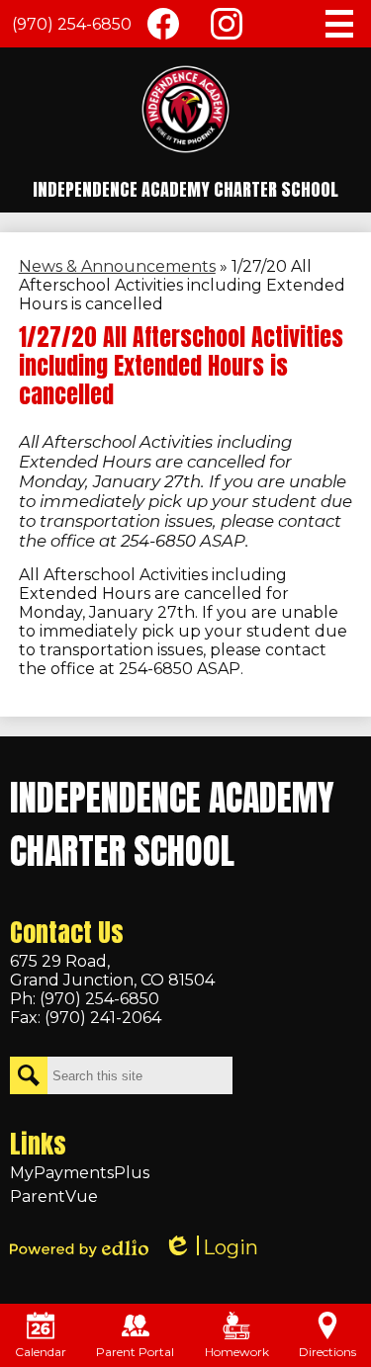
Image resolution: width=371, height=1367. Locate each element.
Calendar (40, 1351)
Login (210, 1248)
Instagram (226, 23)
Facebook (163, 23)
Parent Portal (135, 1351)
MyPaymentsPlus (79, 1172)
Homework (237, 1351)
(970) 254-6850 (72, 24)
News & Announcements (117, 266)
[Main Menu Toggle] (339, 23)
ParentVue (54, 1196)
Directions (327, 1351)
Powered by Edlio (79, 1248)
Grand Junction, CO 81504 (112, 970)
